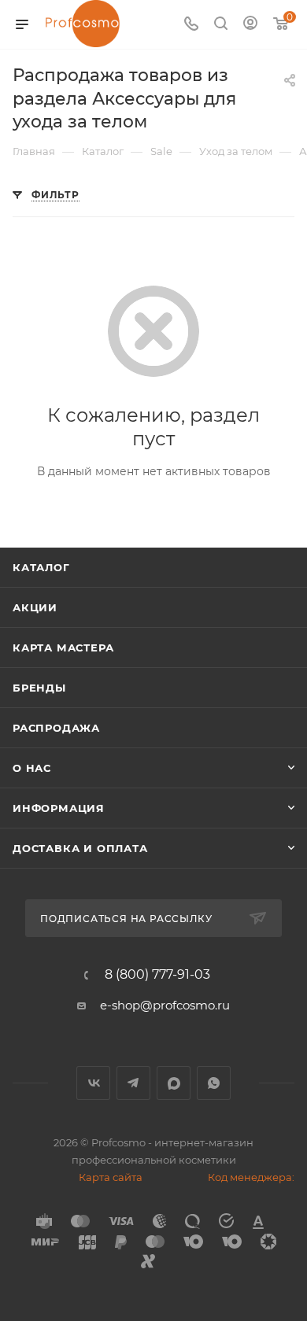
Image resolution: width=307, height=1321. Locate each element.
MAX (173, 1083)
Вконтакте (93, 1083)
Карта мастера (63, 647)
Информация (59, 808)
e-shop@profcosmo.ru (165, 1005)
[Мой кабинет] (250, 24)
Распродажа (56, 727)
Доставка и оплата (80, 848)
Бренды (39, 687)
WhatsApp (214, 1083)
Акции (35, 607)
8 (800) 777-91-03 (157, 975)
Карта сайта (110, 1177)
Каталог (41, 567)
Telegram (133, 1083)
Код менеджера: (251, 1177)
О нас (32, 768)
